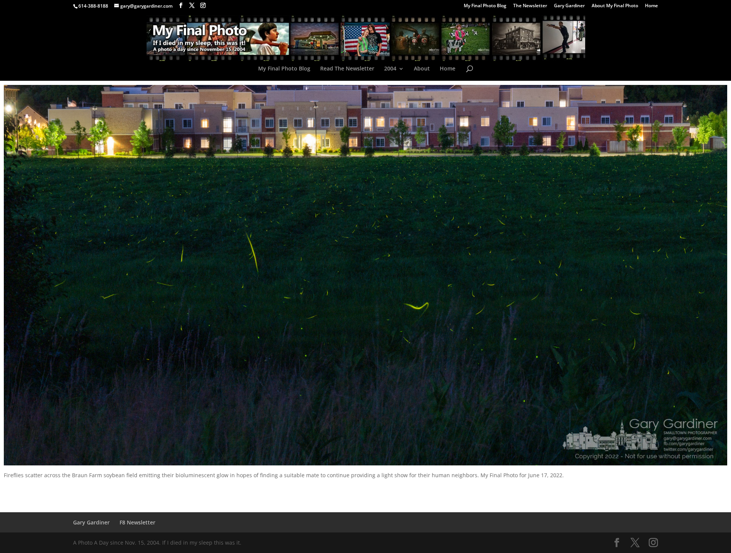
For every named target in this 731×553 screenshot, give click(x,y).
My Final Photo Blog (485, 6)
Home (651, 6)
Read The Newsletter (347, 69)
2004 (390, 69)
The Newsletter (530, 6)
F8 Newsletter (137, 522)
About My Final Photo (615, 6)
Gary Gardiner (569, 6)
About (422, 69)
